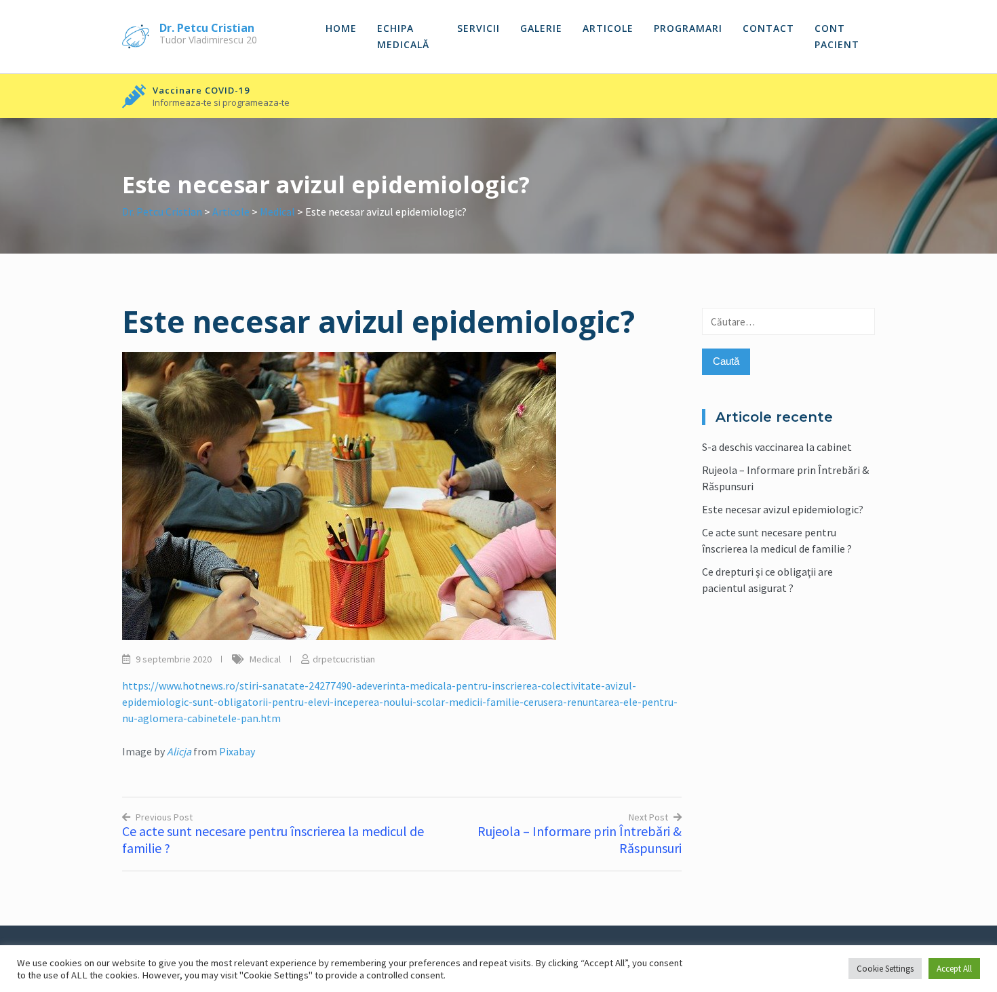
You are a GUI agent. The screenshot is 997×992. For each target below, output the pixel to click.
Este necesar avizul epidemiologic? (782, 509)
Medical (265, 659)
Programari (688, 28)
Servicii (478, 28)
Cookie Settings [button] (885, 968)
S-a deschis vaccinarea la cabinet (777, 447)
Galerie (541, 28)
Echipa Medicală (403, 36)
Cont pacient (837, 36)
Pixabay (237, 751)
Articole (608, 28)
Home (341, 28)
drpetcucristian (344, 659)
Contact (768, 28)
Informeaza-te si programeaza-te (221, 102)
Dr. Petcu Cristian (206, 27)
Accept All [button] (954, 968)
